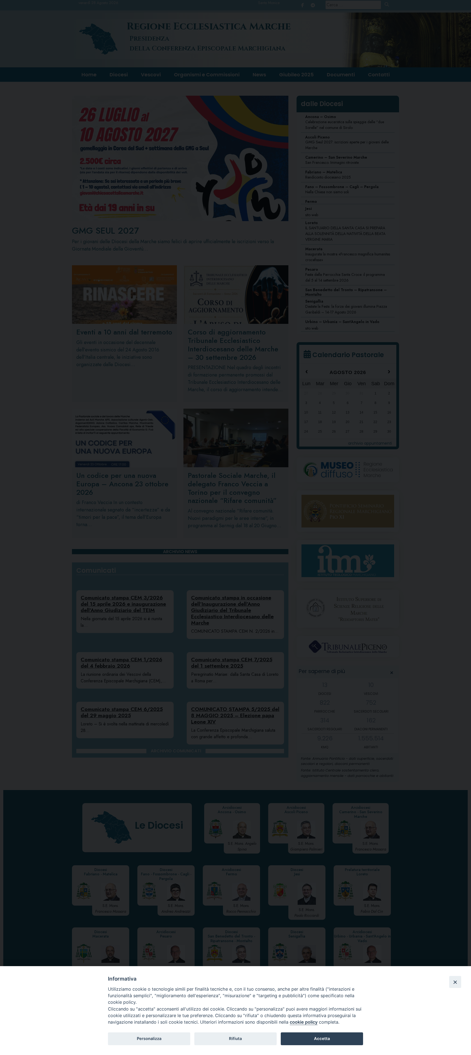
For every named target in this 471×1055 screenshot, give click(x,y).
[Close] (455, 982)
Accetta (322, 1038)
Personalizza (149, 1038)
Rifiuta (235, 1038)
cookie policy (304, 1022)
